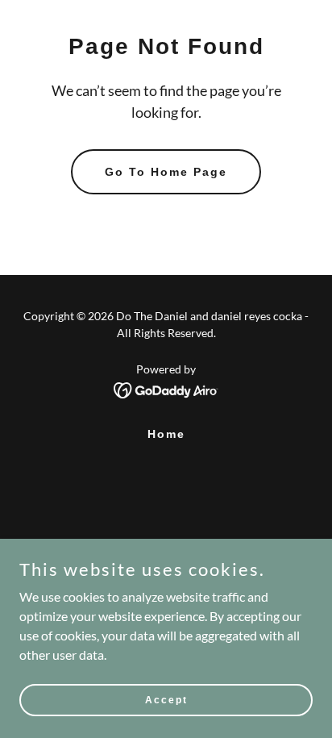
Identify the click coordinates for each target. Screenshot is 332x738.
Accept (166, 699)
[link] (166, 388)
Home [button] (166, 433)
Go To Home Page (166, 171)
